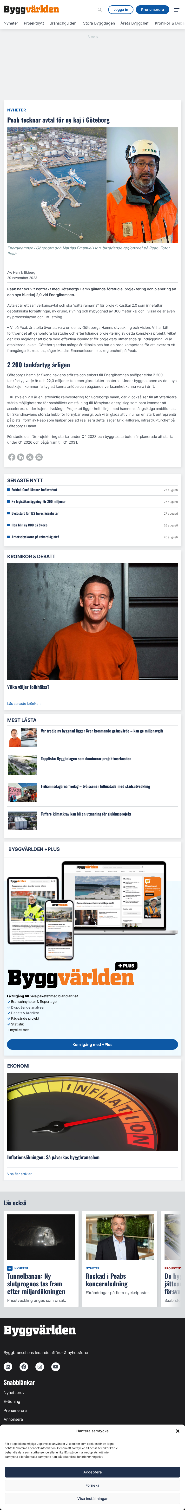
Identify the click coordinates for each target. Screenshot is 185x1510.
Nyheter (11, 23)
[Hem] (31, 9)
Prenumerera (15, 1410)
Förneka (92, 1485)
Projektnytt (34, 23)
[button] (177, 1431)
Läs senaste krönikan (23, 703)
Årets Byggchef (134, 23)
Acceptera (92, 1472)
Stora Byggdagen (99, 23)
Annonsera (13, 1419)
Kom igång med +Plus (92, 1044)
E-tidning (12, 1401)
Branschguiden (63, 23)
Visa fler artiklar (19, 1174)
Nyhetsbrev (14, 1392)
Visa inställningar (92, 1498)
